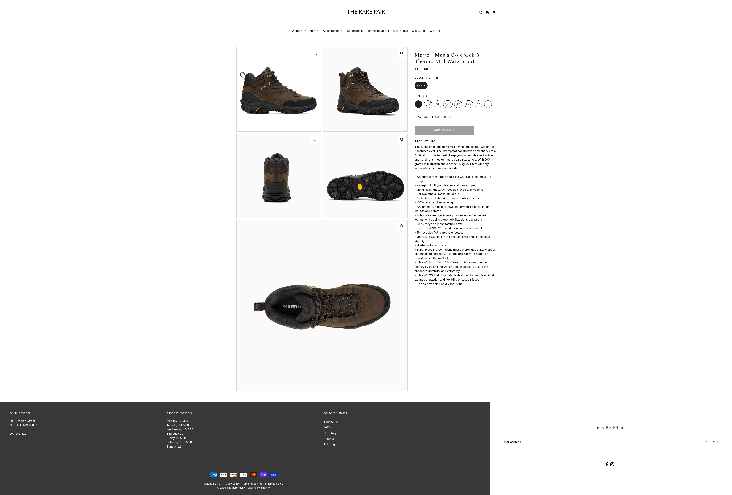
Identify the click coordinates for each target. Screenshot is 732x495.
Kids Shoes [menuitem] (400, 30)
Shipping (329, 444)
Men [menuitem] (313, 30)
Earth (421, 85)
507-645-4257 (19, 433)
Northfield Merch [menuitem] (378, 30)
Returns (328, 438)
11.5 (468, 104)
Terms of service (252, 483)
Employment (331, 421)
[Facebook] (607, 464)
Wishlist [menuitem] (435, 30)
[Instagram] (612, 464)
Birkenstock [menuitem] (355, 30)
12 (478, 104)
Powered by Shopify (258, 487)
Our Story (330, 433)
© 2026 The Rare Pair (230, 487)
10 (437, 104)
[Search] (481, 12)
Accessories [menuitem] (331, 30)
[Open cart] (494, 12)
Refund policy (212, 483)
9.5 (428, 104)
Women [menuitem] (297, 30)
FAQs (327, 427)
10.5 (447, 104)
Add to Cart (444, 130)
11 (458, 104)
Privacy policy (231, 483)
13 (487, 104)
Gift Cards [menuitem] (419, 30)
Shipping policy (274, 483)
